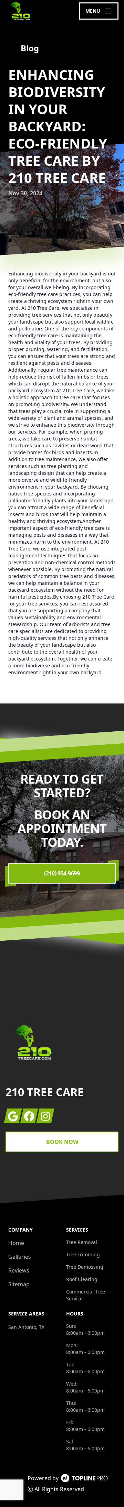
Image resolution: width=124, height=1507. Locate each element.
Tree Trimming (83, 1254)
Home (16, 1243)
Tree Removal (81, 1242)
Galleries (19, 1256)
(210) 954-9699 (62, 873)
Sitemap (19, 1284)
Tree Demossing (84, 1267)
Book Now (62, 1142)
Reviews (18, 1270)
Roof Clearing (81, 1279)
